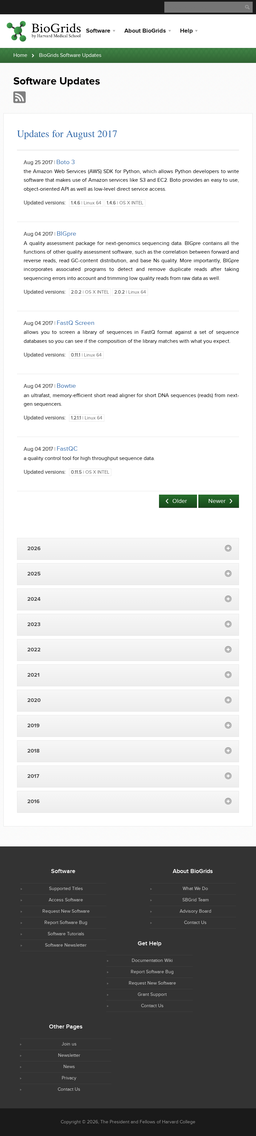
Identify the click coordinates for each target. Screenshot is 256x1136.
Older (179, 501)
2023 (33, 624)
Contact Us (195, 922)
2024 (34, 599)
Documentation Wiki (152, 960)
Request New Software (66, 911)
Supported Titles (66, 888)
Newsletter (69, 1055)
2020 (34, 700)
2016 (33, 801)
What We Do (195, 888)
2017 (33, 776)
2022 (34, 650)
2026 (34, 549)
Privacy (69, 1078)
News (69, 1066)
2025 (34, 574)
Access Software (66, 900)
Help (186, 31)
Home (20, 55)
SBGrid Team (195, 900)
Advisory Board (195, 911)
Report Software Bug (65, 922)
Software (98, 31)
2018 (33, 751)
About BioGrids (145, 31)
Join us (69, 1044)
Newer (217, 501)
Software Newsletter (66, 945)
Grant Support (152, 994)
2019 (33, 726)
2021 (33, 675)
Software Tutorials (66, 934)
